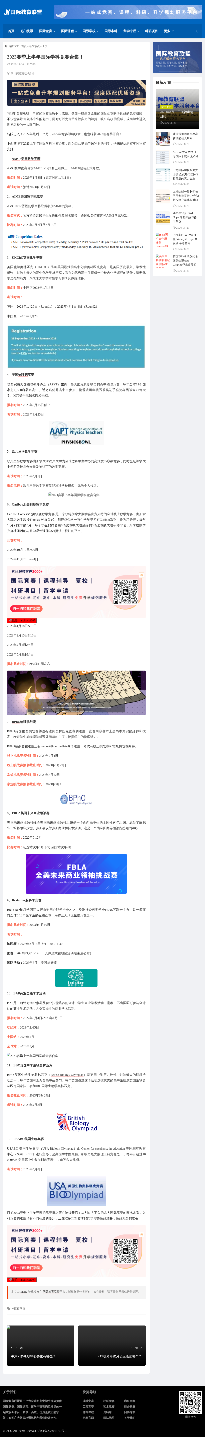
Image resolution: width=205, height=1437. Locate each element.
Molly (23, 1291)
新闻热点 (34, 46)
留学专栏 (129, 31)
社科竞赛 (109, 1401)
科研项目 (151, 31)
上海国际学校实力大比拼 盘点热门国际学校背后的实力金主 (186, 174)
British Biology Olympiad (67, 1074)
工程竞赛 (88, 1406)
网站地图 (109, 1417)
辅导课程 (88, 1412)
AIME (16, 196)
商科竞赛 (129, 1401)
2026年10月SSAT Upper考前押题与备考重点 (185, 217)
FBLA (16, 813)
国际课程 (67, 31)
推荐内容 (19, 1308)
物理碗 (23, 374)
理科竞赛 (88, 1401)
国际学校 (89, 31)
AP (51, 384)
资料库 (107, 1412)
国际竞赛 (45, 31)
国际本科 (111, 31)
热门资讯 (26, 31)
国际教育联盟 (51, 1291)
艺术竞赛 (109, 1406)
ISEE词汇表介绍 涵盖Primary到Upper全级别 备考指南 (185, 239)
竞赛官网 (88, 1417)
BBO (16, 1065)
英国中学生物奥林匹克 (36, 1065)
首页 (11, 31)
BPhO (16, 722)
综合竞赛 (129, 1406)
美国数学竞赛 (30, 158)
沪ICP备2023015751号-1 (52, 1430)
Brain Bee (18, 900)
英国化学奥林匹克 (20, 267)
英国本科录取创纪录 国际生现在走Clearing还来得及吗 (185, 260)
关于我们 (129, 1417)
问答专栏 (129, 1412)
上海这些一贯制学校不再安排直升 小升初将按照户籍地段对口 (186, 196)
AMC (16, 158)
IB (37, 1086)
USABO (19, 1139)
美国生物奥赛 (34, 1139)
